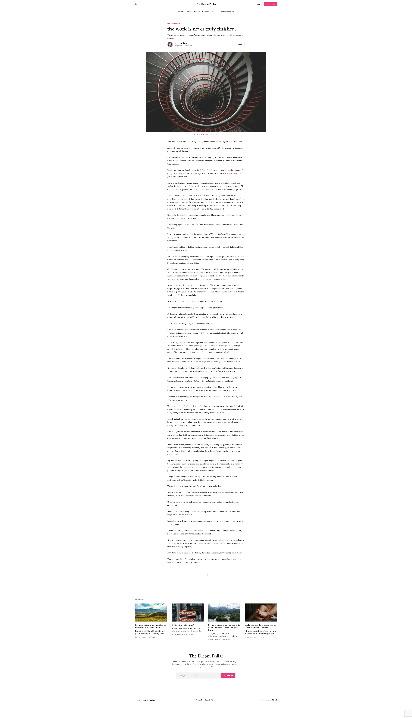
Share (240, 44)
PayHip (234, 377)
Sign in (259, 4)
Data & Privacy (211, 700)
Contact (198, 700)
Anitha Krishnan (180, 43)
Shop (214, 12)
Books (188, 12)
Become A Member (201, 12)
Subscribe (271, 4)
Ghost (274, 700)
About (180, 12)
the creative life (173, 24)
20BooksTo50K (235, 173)
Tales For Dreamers (226, 12)
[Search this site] (136, 4)
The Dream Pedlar (206, 4)
